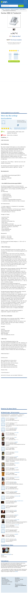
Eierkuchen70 (17, 477)
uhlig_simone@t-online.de (19, 500)
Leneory (16, 427)
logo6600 (16, 442)
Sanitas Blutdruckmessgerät (6, 554)
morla (16, 510)
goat (15, 481)
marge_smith (17, 524)
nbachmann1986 (17, 496)
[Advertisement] (14, 97)
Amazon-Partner (20, 584)
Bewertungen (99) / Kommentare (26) (20, 127)
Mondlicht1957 (17, 472)
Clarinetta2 (16, 451)
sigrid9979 (16, 534)
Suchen (21, 6)
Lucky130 (16, 467)
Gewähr (16, 571)
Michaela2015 (17, 462)
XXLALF (16, 491)
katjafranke (16, 514)
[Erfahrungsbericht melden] (18, 125)
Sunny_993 (16, 432)
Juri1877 (16, 418)
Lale (15, 538)
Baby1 (16, 437)
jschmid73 (16, 456)
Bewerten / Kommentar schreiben (19, 128)
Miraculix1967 (17, 519)
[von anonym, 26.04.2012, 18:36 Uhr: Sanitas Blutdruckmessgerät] (6, 550)
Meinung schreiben (14, 61)
